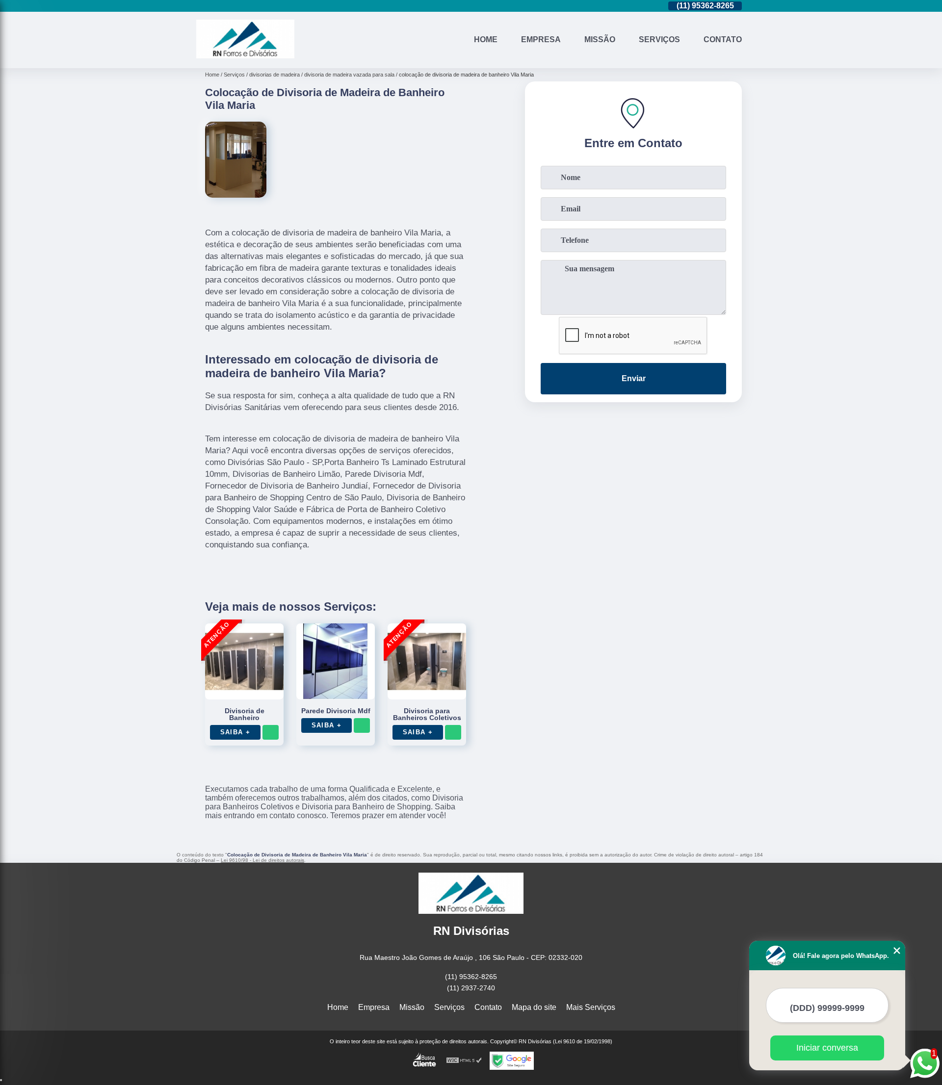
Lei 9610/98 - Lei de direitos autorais (262, 860)
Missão (599, 39)
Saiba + (235, 732)
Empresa (541, 39)
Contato (723, 39)
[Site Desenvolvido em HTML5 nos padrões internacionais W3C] (464, 1060)
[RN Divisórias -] (245, 56)
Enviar (634, 378)
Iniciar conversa (827, 1048)
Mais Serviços (590, 1007)
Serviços (659, 39)
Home (485, 39)
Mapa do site (534, 1007)
